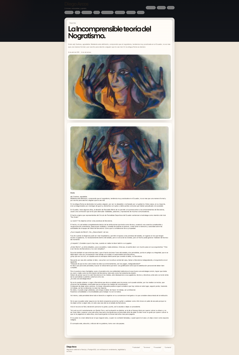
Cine (77, 12)
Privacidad (157, 347)
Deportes (69, 12)
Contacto (161, 8)
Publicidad (136, 347)
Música (140, 12)
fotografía (130, 12)
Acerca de (150, 8)
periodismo (120, 12)
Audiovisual (87, 12)
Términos (146, 347)
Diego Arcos (76, 4)
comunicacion (107, 12)
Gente (97, 12)
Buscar (170, 8)
